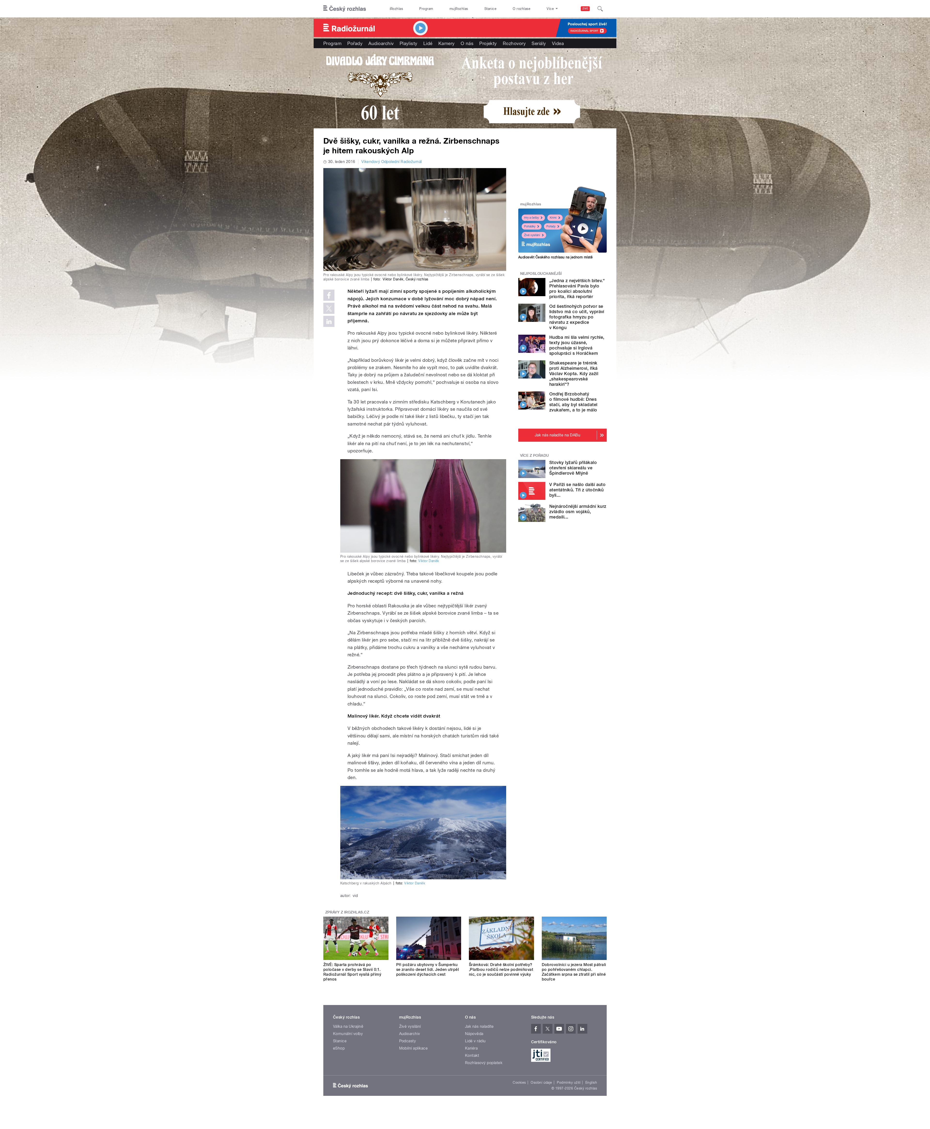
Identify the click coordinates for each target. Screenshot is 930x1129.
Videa (558, 43)
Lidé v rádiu (475, 1041)
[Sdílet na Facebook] (328, 295)
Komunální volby (348, 1033)
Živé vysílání (532, 235)
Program (426, 9)
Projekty (488, 43)
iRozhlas (396, 9)
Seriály (539, 43)
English (591, 1082)
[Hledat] (600, 8)
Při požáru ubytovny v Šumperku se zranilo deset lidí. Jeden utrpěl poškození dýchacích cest (427, 969)
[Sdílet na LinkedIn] (328, 321)
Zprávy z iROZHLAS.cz (347, 912)
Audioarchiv (381, 43)
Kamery (446, 43)
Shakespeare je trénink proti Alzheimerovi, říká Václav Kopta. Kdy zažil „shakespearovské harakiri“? (573, 373)
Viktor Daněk (428, 561)
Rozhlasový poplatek (483, 1062)
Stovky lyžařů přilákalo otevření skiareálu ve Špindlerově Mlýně (573, 468)
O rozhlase (521, 9)
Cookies (519, 1082)
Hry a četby (531, 217)
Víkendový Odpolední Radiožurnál (391, 161)
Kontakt (472, 1055)
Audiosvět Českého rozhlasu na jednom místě (555, 257)
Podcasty (407, 1041)
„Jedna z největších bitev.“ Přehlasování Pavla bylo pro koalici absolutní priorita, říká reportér (577, 288)
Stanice (490, 9)
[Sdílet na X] (328, 308)
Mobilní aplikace (413, 1048)
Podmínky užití (569, 1082)
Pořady (355, 43)
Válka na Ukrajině (348, 1026)
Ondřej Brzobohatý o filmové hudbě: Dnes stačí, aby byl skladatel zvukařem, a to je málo (573, 401)
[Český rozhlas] (344, 8)
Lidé (428, 43)
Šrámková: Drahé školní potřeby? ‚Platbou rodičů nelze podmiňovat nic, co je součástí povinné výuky (501, 969)
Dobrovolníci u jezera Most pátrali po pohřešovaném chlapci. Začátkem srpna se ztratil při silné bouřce (574, 972)
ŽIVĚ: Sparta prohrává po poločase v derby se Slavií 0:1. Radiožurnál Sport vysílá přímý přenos (352, 972)
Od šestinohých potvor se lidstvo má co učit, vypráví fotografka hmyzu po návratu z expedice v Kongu (576, 317)
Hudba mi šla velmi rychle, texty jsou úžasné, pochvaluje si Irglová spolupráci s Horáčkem (576, 345)
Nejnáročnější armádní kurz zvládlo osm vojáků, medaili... (577, 511)
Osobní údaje (541, 1082)
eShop (339, 1048)
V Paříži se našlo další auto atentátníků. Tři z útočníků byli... (577, 490)
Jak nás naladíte (479, 1026)
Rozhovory (514, 43)
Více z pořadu (534, 455)
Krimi (553, 217)
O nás (467, 43)
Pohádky (529, 226)
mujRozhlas (459, 9)
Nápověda (474, 1033)
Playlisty (409, 43)
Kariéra (471, 1048)
